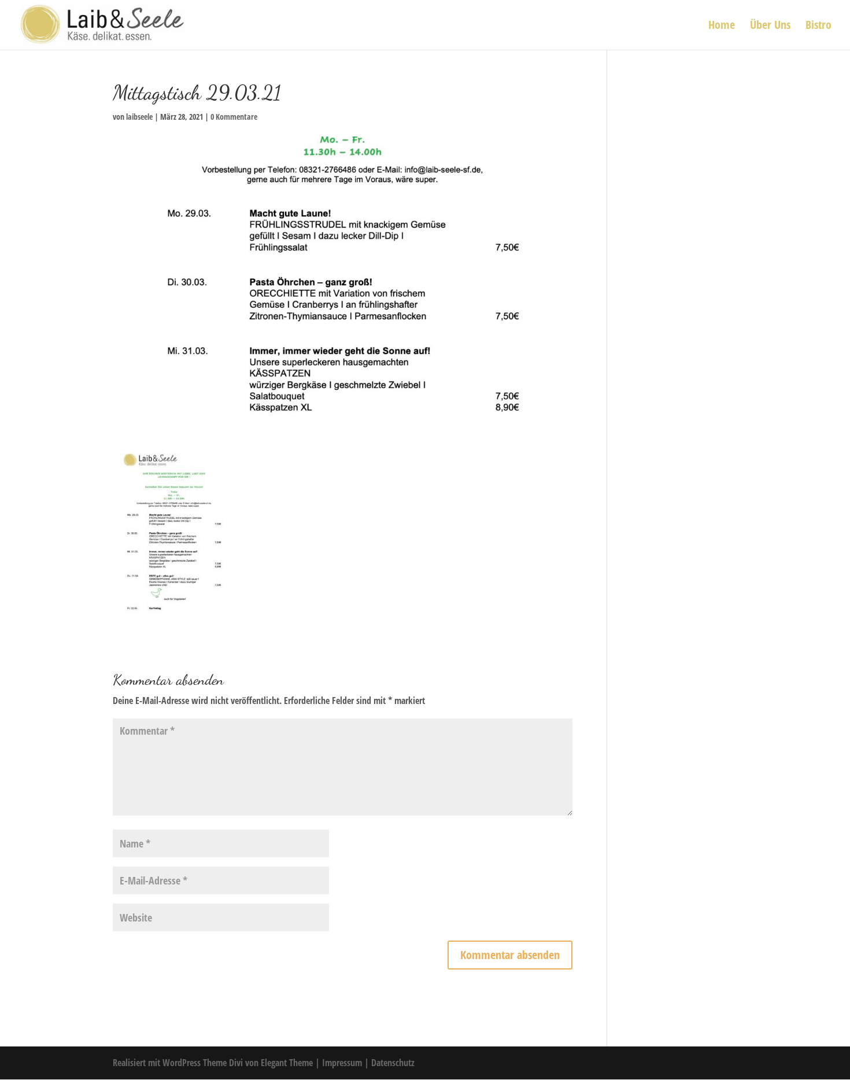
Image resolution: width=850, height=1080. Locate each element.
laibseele (139, 116)
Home (721, 26)
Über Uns (770, 26)
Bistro (818, 26)
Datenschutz (393, 1062)
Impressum (343, 1062)
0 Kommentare (233, 116)
